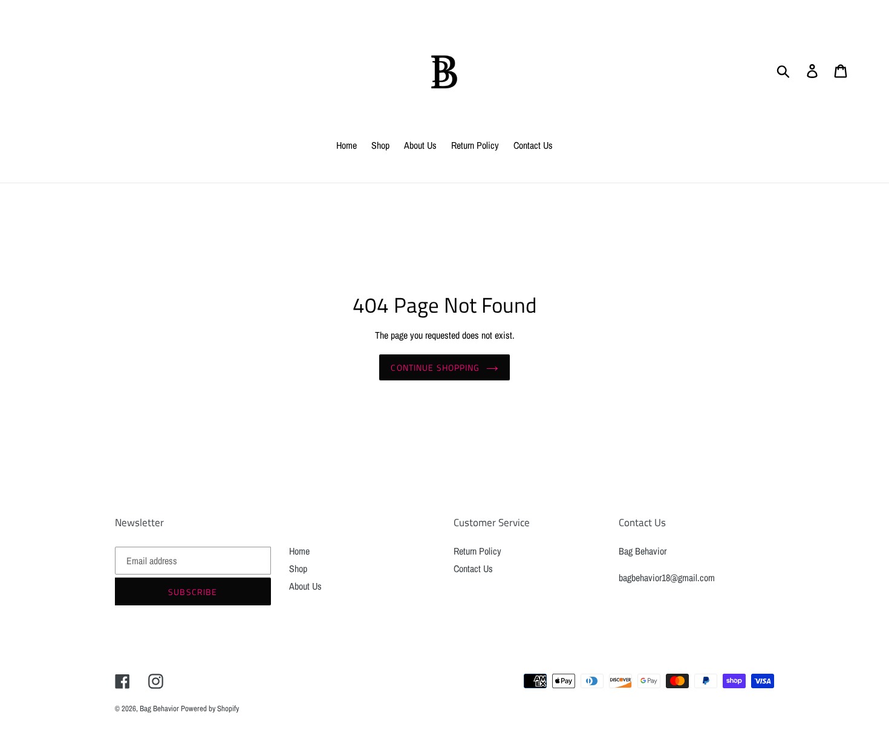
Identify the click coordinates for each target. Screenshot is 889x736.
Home (299, 551)
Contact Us (473, 568)
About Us (305, 586)
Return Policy (477, 551)
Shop (298, 568)
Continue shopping (435, 367)
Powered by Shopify (210, 708)
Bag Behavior (160, 708)
